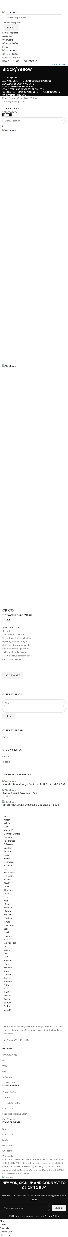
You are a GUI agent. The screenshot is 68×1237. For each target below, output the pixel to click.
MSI (4, 1060)
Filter (9, 716)
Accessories (8, 627)
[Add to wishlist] (6, 668)
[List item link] (34, 1042)
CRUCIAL (7, 1076)
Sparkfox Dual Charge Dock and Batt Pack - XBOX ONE (33, 784)
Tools (18, 627)
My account (8, 1145)
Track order (8, 1156)
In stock (6, 761)
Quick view (6, 682)
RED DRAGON (9, 1055)
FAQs (5, 1139)
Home (5, 98)
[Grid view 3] (7, 115)
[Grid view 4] (10, 115)
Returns (6, 1097)
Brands (5, 1129)
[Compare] (6, 604)
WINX (5, 1066)
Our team (7, 1150)
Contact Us (8, 1108)
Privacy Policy (9, 1092)
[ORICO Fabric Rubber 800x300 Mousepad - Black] (9, 801)
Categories (11, 78)
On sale (6, 756)
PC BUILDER (8, 1082)
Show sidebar (13, 108)
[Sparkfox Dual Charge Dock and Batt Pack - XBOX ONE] (9, 781)
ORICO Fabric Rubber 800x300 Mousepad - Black (30, 805)
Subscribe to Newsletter (14, 1113)
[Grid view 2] (4, 115)
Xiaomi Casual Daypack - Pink (19, 793)
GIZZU (5, 1071)
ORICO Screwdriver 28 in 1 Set (17, 615)
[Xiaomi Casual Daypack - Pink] (9, 789)
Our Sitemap (8, 1119)
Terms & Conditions (12, 1103)
